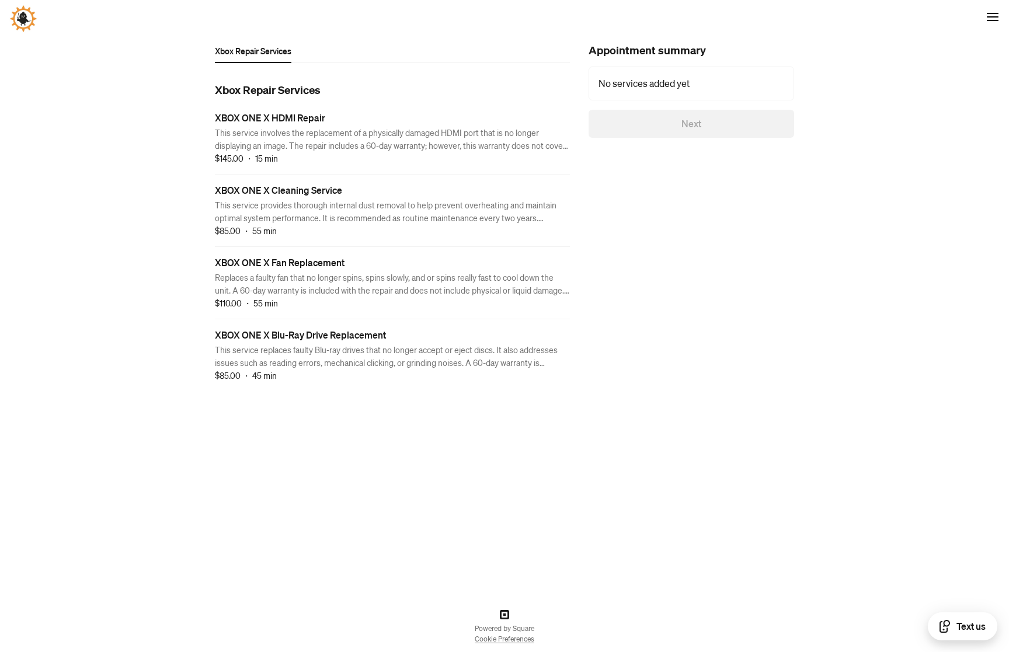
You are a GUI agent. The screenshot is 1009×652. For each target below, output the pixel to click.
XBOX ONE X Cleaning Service (278, 190)
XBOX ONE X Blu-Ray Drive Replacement (300, 335)
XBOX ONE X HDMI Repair (270, 117)
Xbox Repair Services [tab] (253, 51)
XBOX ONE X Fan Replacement (280, 262)
